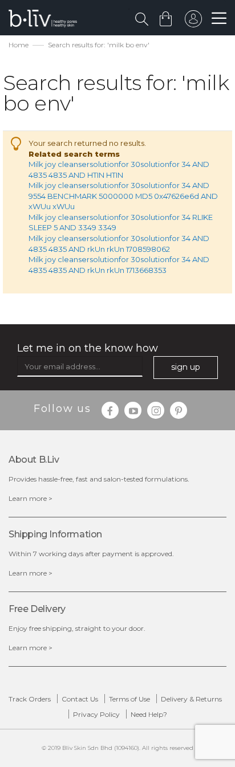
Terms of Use (129, 699)
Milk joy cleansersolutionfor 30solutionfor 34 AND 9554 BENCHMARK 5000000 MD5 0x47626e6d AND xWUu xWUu (123, 196)
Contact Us (80, 699)
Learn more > (30, 498)
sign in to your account (193, 21)
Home (19, 44)
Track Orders (30, 699)
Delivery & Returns (191, 699)
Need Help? (149, 714)
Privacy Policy (96, 714)
